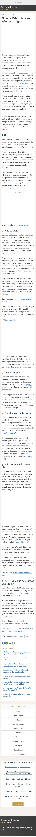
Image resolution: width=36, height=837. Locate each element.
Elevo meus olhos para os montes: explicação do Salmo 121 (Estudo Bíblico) (18, 773)
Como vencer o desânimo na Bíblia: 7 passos (18, 797)
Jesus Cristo (18, 728)
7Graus (13, 827)
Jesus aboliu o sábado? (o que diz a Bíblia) (18, 791)
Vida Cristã (18, 750)
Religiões (18, 745)
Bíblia (18, 711)
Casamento (18, 715)
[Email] (13, 643)
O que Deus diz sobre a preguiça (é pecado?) (18, 785)
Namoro (18, 733)
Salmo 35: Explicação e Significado (18, 779)
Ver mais (17, 804)
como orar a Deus (20, 225)
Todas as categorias (18, 754)
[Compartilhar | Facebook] (3, 643)
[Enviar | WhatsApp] (6, 643)
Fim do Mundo (18, 724)
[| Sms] (10, 643)
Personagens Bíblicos (18, 741)
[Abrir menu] (32, 820)
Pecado (18, 737)
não (27, 636)
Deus (18, 720)
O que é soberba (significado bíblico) (18, 767)
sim (21, 636)
